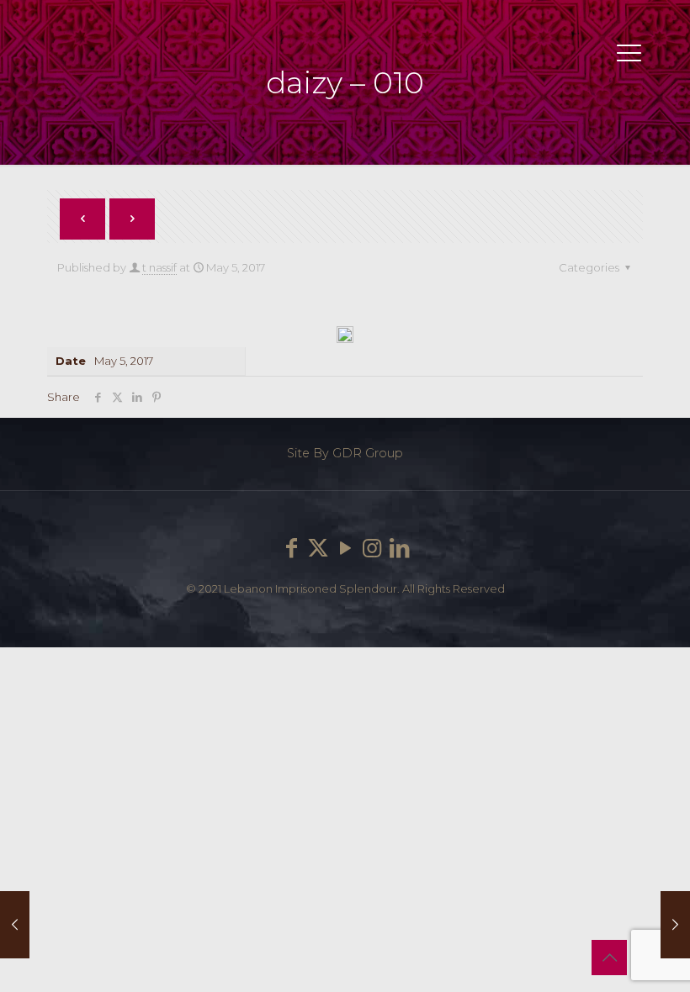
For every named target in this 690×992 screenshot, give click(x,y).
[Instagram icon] (372, 548)
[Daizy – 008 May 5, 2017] (14, 924)
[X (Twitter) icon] (318, 548)
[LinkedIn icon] (399, 548)
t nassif (159, 267)
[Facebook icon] (291, 548)
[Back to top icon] (609, 957)
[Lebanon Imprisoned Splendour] (55, 59)
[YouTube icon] (345, 548)
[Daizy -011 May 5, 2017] (675, 924)
